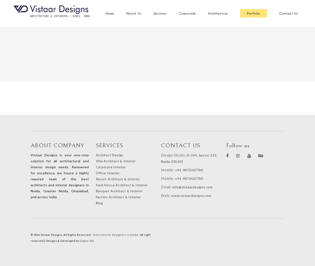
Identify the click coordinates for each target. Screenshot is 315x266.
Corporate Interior (111, 167)
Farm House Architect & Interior (122, 185)
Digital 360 (87, 240)
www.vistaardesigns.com (190, 196)
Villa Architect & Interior (116, 161)
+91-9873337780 (189, 170)
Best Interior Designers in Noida (115, 234)
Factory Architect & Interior (118, 197)
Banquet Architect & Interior (119, 191)
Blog (99, 203)
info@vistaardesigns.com (192, 187)
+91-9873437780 (189, 178)
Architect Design (110, 155)
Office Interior (108, 173)
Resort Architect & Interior (118, 179)
